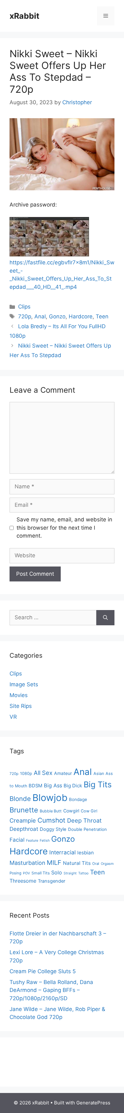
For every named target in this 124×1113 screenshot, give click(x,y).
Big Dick (73, 786)
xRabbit (24, 16)
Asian (98, 773)
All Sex (43, 772)
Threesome (23, 881)
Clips (24, 306)
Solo (56, 872)
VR (13, 717)
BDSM (35, 786)
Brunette (24, 810)
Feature (32, 840)
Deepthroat (24, 829)
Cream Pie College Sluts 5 (43, 971)
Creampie (23, 820)
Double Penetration (87, 829)
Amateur (63, 773)
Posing (15, 873)
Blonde (20, 799)
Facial (17, 840)
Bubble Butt (51, 811)
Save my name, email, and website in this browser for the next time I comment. (64, 527)
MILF (54, 862)
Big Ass (53, 785)
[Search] (105, 617)
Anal (40, 316)
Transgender (51, 881)
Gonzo (57, 316)
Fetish (45, 840)
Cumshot (51, 820)
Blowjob (49, 797)
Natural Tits (77, 863)
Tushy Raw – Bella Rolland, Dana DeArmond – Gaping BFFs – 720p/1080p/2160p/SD (51, 990)
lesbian (85, 853)
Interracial (62, 852)
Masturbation (27, 862)
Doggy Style (53, 829)
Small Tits (40, 873)
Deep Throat (84, 820)
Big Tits (98, 784)
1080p (26, 773)
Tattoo (83, 873)
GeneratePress (93, 1103)
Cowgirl (71, 810)
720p (24, 316)
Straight (70, 873)
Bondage (78, 799)
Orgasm (107, 863)
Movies (19, 695)
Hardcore (81, 316)
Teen (102, 316)
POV (26, 873)
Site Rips (21, 706)
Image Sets (24, 684)
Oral (95, 863)
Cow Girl (89, 811)
